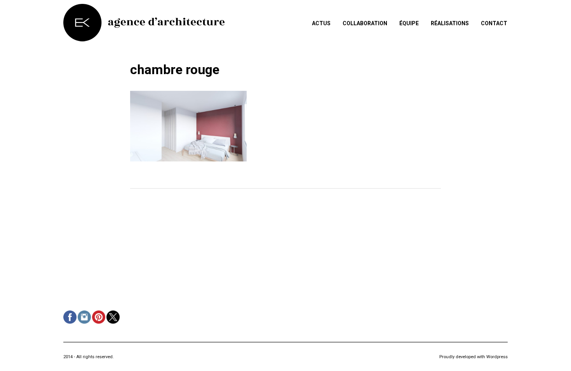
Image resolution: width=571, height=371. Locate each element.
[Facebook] (70, 318)
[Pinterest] (98, 318)
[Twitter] (113, 318)
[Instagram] (84, 318)
